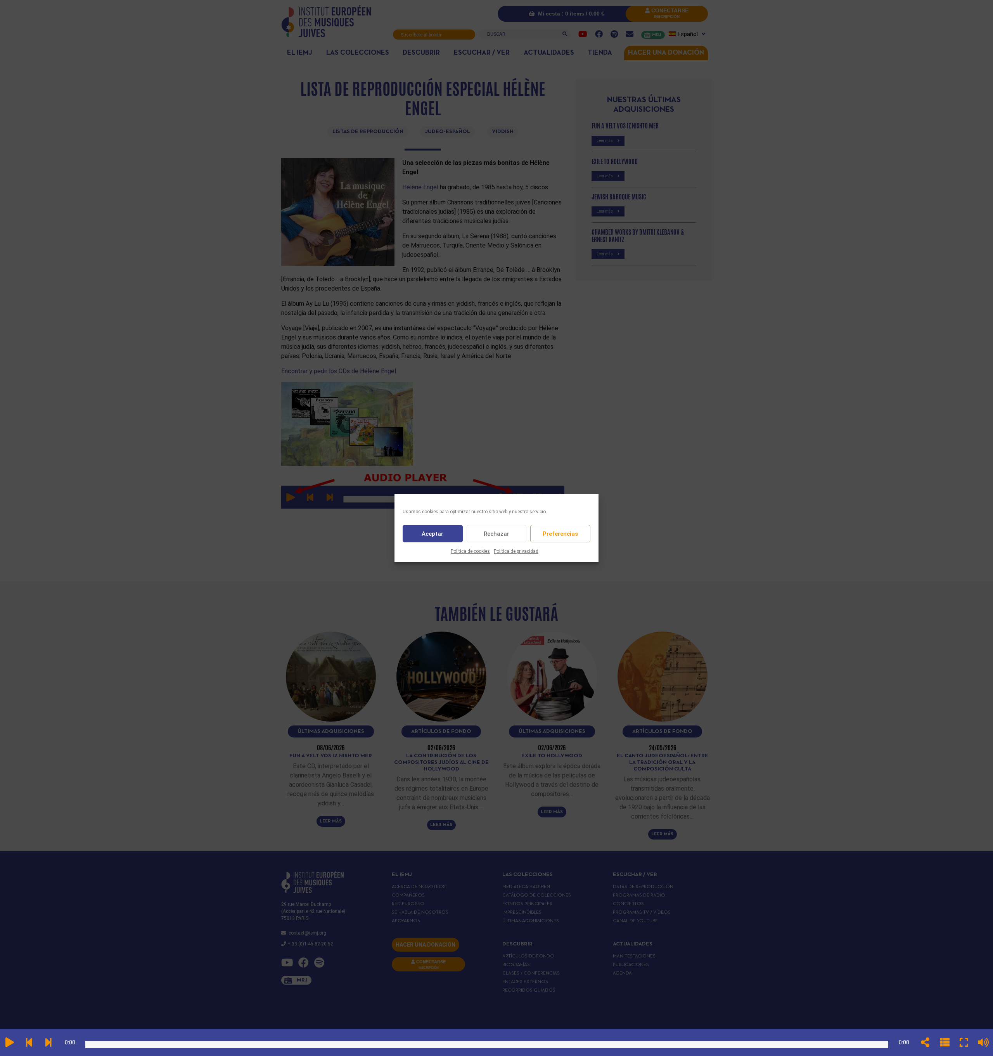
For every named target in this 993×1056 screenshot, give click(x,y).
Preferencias (560, 533)
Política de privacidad (516, 551)
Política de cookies (470, 551)
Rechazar (496, 533)
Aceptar (432, 533)
